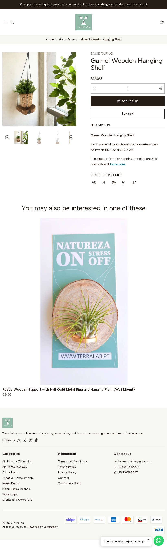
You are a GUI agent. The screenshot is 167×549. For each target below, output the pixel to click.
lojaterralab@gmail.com (134, 461)
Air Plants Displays (14, 467)
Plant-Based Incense (16, 489)
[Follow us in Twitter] (31, 440)
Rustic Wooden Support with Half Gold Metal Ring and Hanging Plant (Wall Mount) (68, 389)
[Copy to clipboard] (133, 182)
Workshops (10, 494)
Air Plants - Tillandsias (17, 461)
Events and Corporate (17, 499)
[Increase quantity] (160, 88)
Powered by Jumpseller (43, 526)
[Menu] (5, 22)
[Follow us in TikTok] (36, 440)
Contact (63, 478)
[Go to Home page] (83, 22)
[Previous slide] (5, 137)
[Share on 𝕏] (104, 182)
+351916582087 (128, 467)
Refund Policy (67, 467)
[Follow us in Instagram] (19, 440)
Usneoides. (118, 164)
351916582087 (128, 472)
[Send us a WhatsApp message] (159, 541)
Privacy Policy (67, 472)
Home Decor (67, 39)
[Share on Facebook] (94, 182)
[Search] (12, 22)
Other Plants (10, 472)
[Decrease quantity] (94, 88)
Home (50, 39)
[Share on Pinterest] (123, 182)
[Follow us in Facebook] (25, 440)
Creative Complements (18, 478)
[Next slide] (73, 137)
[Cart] (162, 22)
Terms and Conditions (73, 461)
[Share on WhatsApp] (114, 182)
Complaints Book (69, 483)
